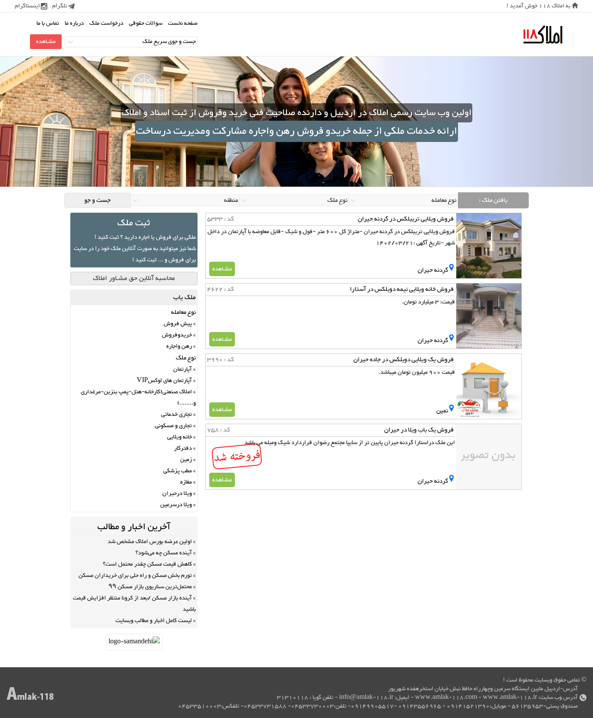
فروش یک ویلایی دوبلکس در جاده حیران (403, 360)
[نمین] (451, 411)
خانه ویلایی (179, 437)
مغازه (186, 482)
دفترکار (183, 448)
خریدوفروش (177, 335)
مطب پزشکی (177, 471)
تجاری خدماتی (176, 414)
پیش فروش (178, 323)
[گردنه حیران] (451, 270)
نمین (442, 411)
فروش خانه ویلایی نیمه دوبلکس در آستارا (402, 289)
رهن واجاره (179, 346)
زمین (186, 459)
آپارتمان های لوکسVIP (164, 380)
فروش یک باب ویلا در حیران (419, 430)
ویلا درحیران (177, 493)
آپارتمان (182, 369)
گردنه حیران (433, 270)
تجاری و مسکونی (173, 425)
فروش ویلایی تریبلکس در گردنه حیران (406, 219)
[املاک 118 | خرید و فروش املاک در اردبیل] (542, 35)
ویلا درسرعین (176, 505)
